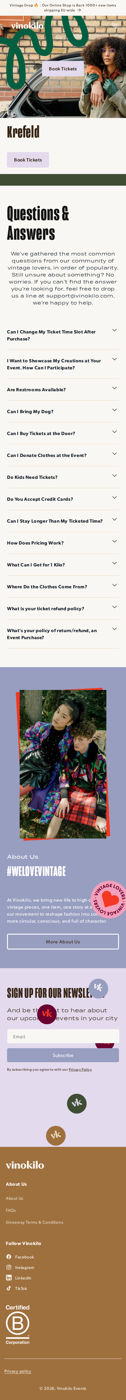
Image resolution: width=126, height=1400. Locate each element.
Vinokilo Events (72, 1388)
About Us (14, 1198)
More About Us (63, 941)
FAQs (11, 1210)
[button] (114, 26)
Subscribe (63, 1055)
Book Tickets (63, 68)
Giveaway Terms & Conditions (34, 1222)
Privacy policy (17, 1370)
